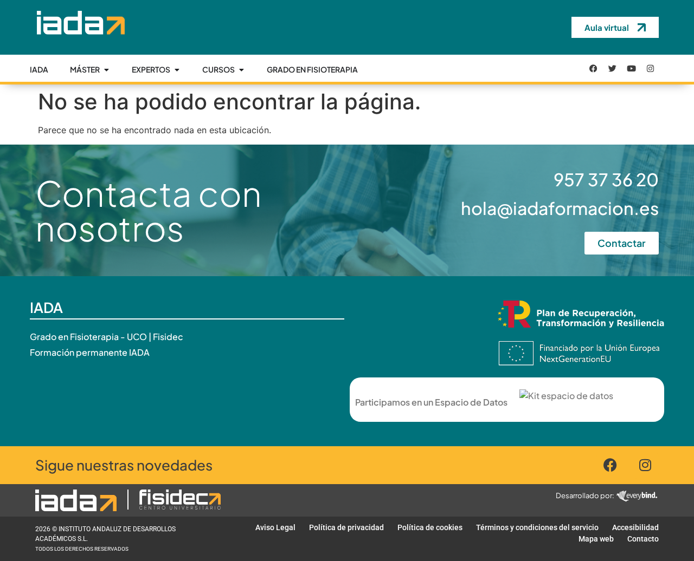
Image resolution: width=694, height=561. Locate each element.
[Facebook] (594, 68)
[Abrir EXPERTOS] (177, 69)
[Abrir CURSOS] (241, 69)
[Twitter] (613, 68)
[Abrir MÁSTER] (106, 69)
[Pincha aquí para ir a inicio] (80, 42)
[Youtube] (632, 68)
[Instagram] (650, 68)
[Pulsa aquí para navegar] (76, 500)
